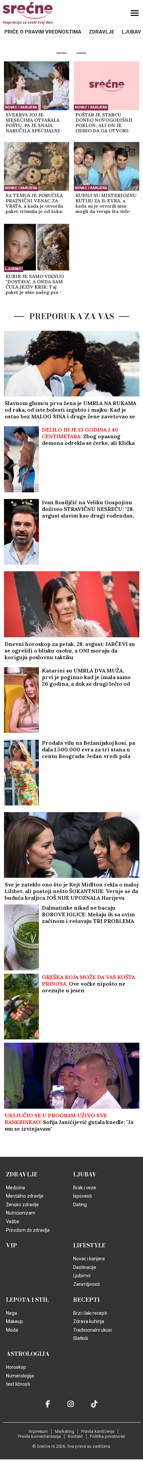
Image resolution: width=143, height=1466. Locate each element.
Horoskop (16, 1367)
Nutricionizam (20, 1213)
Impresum (38, 1431)
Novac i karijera (21, 107)
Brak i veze (84, 1187)
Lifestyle (89, 1245)
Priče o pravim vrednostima (42, 32)
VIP (11, 1245)
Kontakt (75, 1436)
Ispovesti (82, 1196)
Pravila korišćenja (97, 1431)
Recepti (86, 1299)
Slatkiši (80, 1338)
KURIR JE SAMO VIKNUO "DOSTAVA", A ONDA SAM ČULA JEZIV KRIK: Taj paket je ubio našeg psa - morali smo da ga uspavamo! (35, 285)
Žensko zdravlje (22, 1204)
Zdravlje (101, 32)
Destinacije (84, 1267)
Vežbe (12, 1221)
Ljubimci (13, 269)
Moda (12, 1330)
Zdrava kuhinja (88, 1321)
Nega (11, 1313)
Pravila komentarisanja (39, 1436)
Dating (80, 1204)
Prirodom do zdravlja (28, 1230)
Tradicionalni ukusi (92, 1330)
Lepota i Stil (27, 1299)
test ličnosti (18, 1384)
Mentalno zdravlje (25, 1196)
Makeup (14, 1321)
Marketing (64, 1431)
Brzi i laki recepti (90, 1313)
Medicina (15, 1187)
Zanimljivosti (86, 1284)
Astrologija (28, 1354)
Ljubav (131, 32)
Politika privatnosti (107, 1436)
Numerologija (20, 1375)
